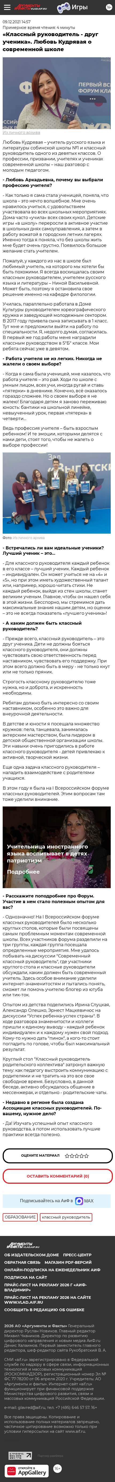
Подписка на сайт (25, 1277)
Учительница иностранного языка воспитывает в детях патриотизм (47, 853)
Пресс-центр (77, 1255)
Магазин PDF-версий (68, 1262)
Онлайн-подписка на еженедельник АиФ (52, 1270)
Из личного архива (21, 132)
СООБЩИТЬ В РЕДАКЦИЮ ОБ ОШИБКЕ (44, 1309)
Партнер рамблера (50, 1455)
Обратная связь (22, 1262)
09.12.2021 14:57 (16, 22)
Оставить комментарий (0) (58, 1176)
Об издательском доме (31, 1255)
